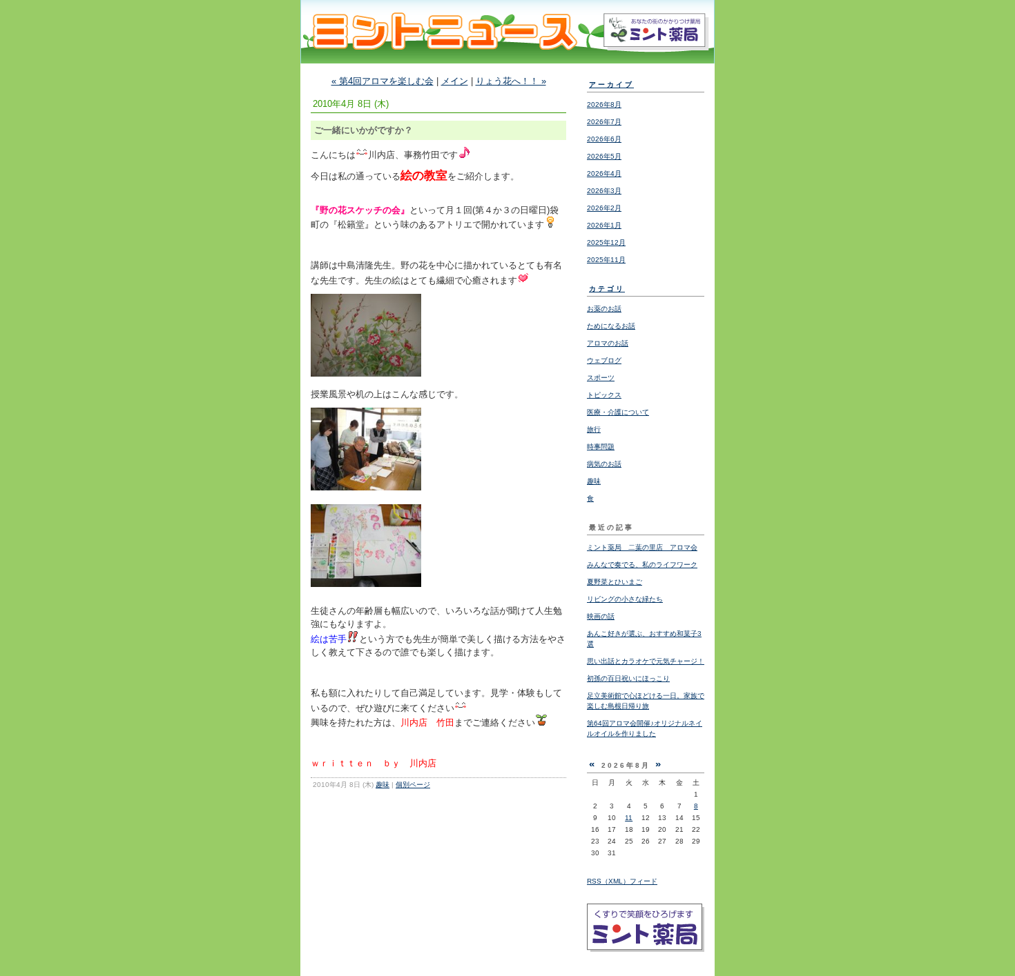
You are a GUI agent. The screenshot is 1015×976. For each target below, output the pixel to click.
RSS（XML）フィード (622, 881)
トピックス (604, 395)
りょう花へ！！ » (511, 81)
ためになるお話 (611, 326)
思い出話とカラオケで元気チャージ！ (645, 661)
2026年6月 (604, 139)
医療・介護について (618, 412)
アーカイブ (611, 84)
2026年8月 (604, 104)
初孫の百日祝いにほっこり (628, 678)
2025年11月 (606, 259)
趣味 (382, 784)
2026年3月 (604, 191)
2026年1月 (604, 225)
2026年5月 (604, 156)
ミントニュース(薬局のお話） (507, 44)
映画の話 (601, 616)
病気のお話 (604, 464)
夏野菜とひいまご (614, 582)
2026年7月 (604, 122)
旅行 (594, 429)
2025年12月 (606, 242)
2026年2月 (604, 208)
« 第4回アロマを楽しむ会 (382, 81)
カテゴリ (607, 288)
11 (628, 817)
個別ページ (413, 784)
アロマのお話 (607, 343)
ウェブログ (604, 360)
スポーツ (601, 377)
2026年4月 (604, 173)
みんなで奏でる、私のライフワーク (642, 564)
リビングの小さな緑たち (625, 599)
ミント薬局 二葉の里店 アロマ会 (642, 547)
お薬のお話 (604, 308)
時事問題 (601, 446)
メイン (454, 81)
